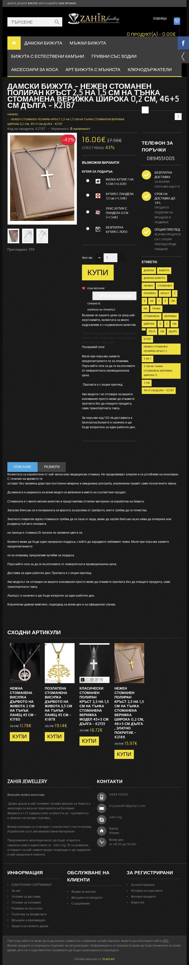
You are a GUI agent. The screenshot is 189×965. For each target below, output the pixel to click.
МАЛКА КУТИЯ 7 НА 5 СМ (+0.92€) (120, 182)
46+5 (152, 331)
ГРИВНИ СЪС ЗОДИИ (114, 56)
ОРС (165, 941)
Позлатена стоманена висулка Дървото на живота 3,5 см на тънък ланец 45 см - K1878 (58, 704)
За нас (16, 890)
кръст (165, 293)
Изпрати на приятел (101, 309)
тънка (156, 308)
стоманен (165, 285)
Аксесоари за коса (34, 69)
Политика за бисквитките (29, 914)
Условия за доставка (26, 896)
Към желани (95, 288)
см (173, 300)
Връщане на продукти (86, 897)
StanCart (108, 959)
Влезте (33, 3)
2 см (147, 382)
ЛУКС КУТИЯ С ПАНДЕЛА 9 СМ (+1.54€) (117, 213)
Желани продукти (143, 896)
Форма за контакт (83, 891)
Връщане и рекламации (28, 920)
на (152, 300)
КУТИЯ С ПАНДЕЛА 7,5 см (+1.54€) (120, 196)
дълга (173, 331)
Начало (12, 114)
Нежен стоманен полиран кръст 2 (156, 349)
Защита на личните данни (30, 926)
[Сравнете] (34, 678)
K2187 (147, 339)
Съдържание (80, 903)
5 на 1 (147, 358)
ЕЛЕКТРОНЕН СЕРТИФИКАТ (32, 885)
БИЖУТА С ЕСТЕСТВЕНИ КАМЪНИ (47, 56)
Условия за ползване (26, 902)
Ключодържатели (150, 69)
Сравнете (94, 303)
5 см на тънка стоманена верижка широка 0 (158, 371)
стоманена (151, 316)
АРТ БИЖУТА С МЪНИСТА (92, 69)
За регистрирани (143, 885)
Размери (52, 467)
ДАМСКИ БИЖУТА (43, 43)
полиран (150, 293)
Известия (137, 902)
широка (149, 323)
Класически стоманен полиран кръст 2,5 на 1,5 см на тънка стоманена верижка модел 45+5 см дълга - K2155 (94, 706)
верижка (170, 316)
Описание (23, 467)
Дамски (149, 270)
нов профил (67, 3)
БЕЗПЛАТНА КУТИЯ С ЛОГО (116, 230)
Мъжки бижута (88, 43)
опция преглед (167, 229)
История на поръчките (147, 890)
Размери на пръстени (27, 908)
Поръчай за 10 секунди (114, 296)
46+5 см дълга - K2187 (159, 390)
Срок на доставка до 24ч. (165, 198)
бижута (164, 270)
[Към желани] (26, 678)
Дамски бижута (154, 278)
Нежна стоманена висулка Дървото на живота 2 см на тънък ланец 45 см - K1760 (23, 704)
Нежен (148, 285)
